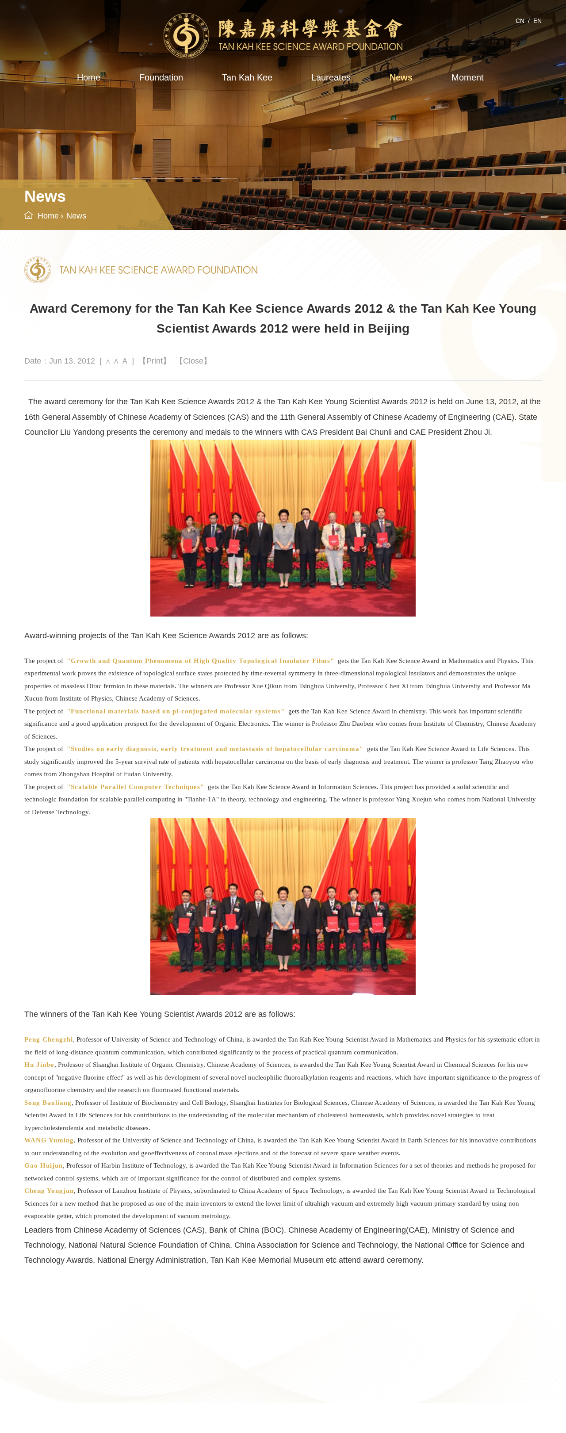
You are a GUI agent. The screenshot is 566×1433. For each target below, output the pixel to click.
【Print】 (154, 360)
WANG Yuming (49, 1140)
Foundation (161, 77)
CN (520, 20)
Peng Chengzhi (48, 1039)
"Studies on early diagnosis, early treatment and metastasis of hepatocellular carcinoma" (215, 748)
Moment (467, 77)
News (401, 77)
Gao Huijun (43, 1165)
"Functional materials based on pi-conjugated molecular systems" (176, 711)
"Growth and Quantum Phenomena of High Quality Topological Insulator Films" (200, 660)
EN (537, 20)
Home (88, 77)
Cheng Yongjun (49, 1190)
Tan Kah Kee (247, 77)
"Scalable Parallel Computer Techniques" (135, 786)
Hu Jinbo (39, 1064)
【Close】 (193, 360)
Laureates (331, 77)
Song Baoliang (48, 1102)
